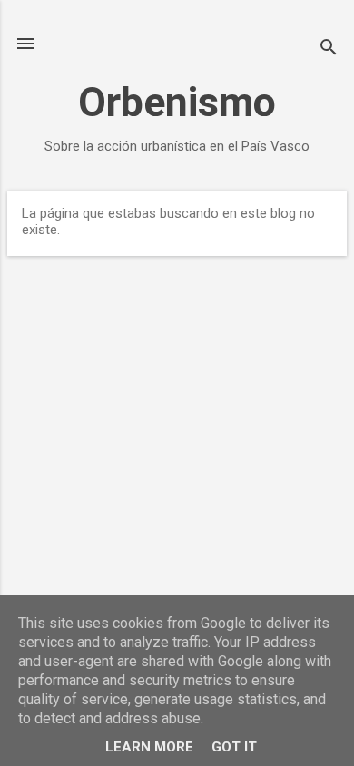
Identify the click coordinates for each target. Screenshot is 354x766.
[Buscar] (328, 49)
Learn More (149, 747)
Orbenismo (177, 102)
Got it (234, 747)
